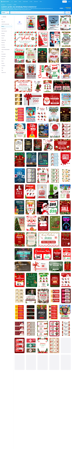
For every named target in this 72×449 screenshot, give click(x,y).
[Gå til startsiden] (4, 2)
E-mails (8, 13)
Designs (3, 12)
